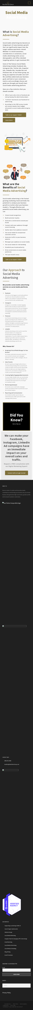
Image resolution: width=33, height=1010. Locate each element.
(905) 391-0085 (7, 760)
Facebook (7, 1004)
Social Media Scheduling (10, 948)
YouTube (13, 1005)
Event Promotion (9, 955)
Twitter (15, 1004)
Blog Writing (7, 952)
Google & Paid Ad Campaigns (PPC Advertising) (16, 938)
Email (3, 967)
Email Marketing (8, 942)
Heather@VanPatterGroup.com (11, 764)
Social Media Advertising (10, 945)
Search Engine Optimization (11, 929)
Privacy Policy (6, 993)
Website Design (8, 932)
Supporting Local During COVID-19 (13, 925)
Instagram (23, 1004)
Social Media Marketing (10, 935)
